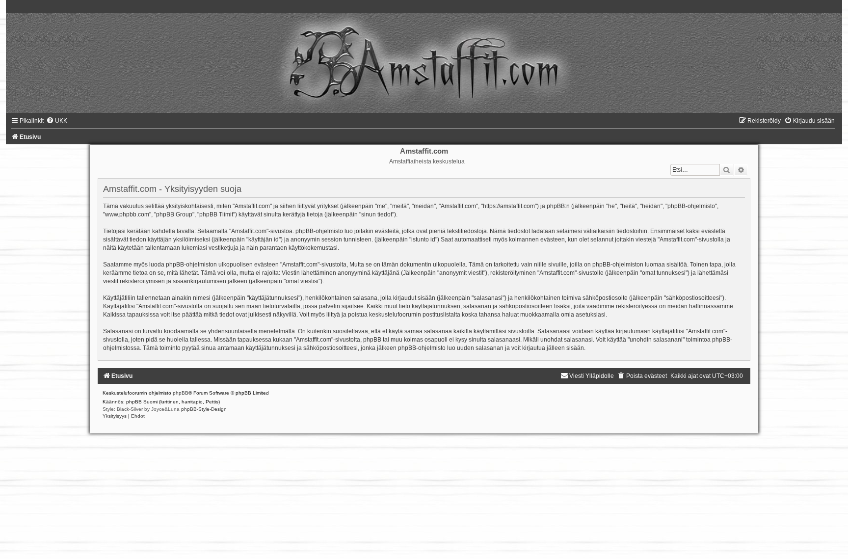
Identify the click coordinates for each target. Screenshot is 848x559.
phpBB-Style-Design (204, 409)
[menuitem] (56, 120)
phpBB (180, 393)
